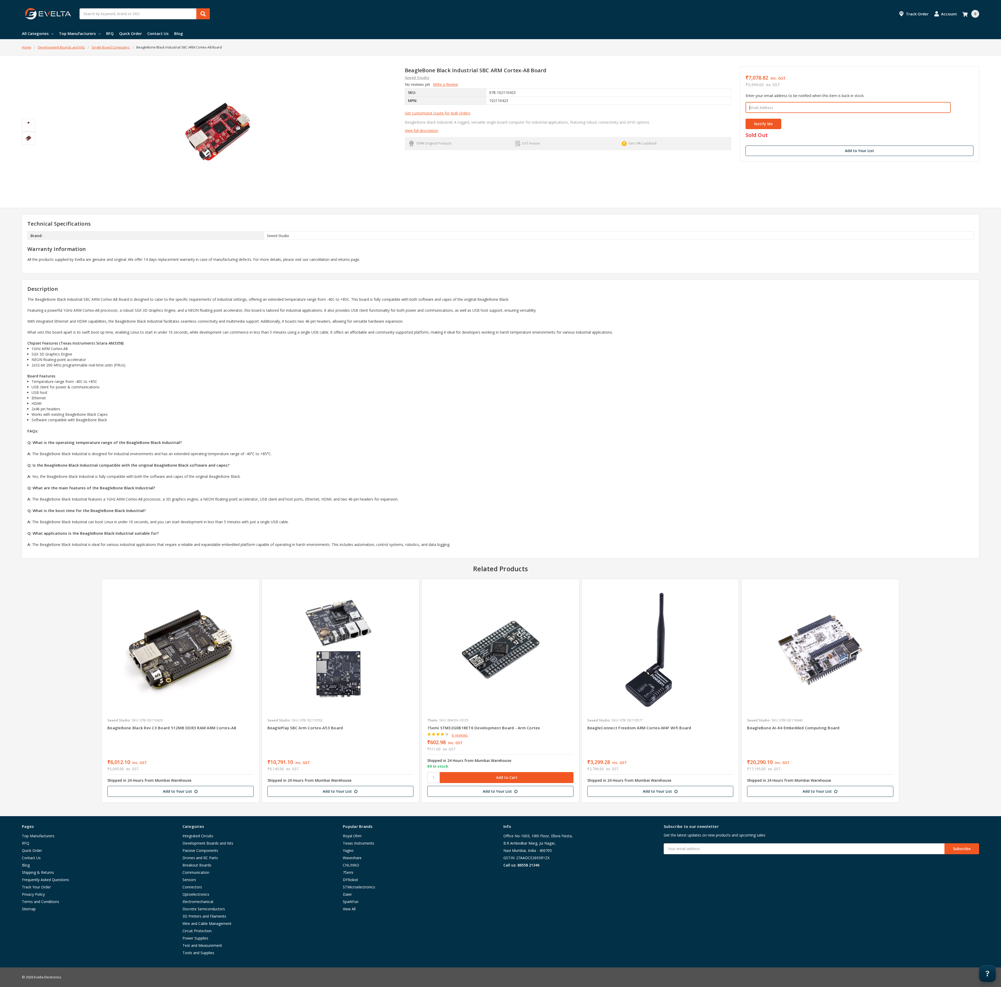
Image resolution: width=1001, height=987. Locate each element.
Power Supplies (195, 938)
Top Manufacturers (77, 33)
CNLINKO (351, 865)
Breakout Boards (196, 865)
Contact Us (158, 33)
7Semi (348, 872)
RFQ (110, 33)
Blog (178, 33)
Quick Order (130, 33)
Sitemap (29, 908)
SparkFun (350, 901)
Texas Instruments (358, 843)
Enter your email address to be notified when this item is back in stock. (805, 95)
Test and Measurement (202, 945)
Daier (347, 894)
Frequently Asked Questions (45, 879)
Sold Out (757, 135)
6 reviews (460, 735)
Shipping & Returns (38, 872)
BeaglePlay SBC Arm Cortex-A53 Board (305, 727)
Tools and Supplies (198, 952)
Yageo (348, 850)
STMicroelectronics (359, 886)
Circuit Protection (197, 930)
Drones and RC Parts (200, 857)
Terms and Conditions (40, 901)
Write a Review (445, 84)
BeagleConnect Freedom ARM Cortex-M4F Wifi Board (639, 727)
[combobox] (145, 13)
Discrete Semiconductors (203, 908)
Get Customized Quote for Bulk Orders (438, 113)
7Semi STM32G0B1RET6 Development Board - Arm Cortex (483, 727)
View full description (421, 130)
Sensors (189, 879)
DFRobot (350, 879)
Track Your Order (36, 886)
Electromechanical (197, 901)
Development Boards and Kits (207, 843)
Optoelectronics (195, 894)
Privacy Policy (33, 894)
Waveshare (352, 857)
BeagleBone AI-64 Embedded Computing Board (793, 727)
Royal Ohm (352, 835)
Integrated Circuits (197, 835)
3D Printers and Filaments (204, 916)
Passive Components (200, 850)
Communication (195, 872)
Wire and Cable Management (206, 923)
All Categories (35, 33)
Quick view (181, 649)
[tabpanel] (180, 690)
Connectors (192, 886)
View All (349, 908)
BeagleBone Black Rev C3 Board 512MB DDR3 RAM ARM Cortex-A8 (171, 727)
